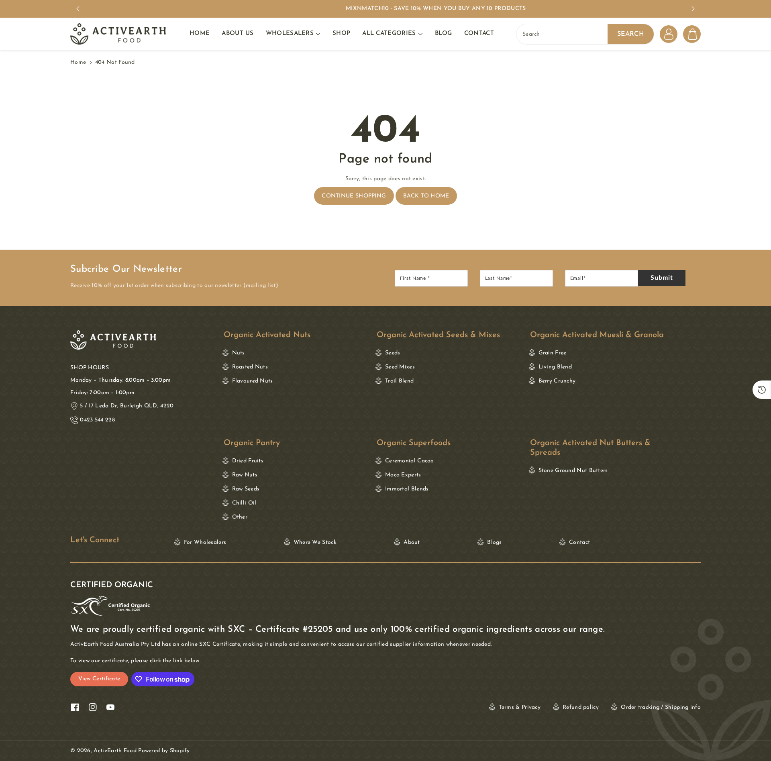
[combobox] (585, 34)
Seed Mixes (400, 367)
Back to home (426, 196)
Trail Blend (399, 381)
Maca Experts (403, 475)
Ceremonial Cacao (409, 461)
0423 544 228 (97, 420)
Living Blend (555, 367)
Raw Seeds (246, 489)
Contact (579, 542)
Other (240, 517)
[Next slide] (693, 9)
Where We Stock (315, 542)
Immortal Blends (407, 489)
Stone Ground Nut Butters (113, 461)
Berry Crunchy (557, 381)
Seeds (392, 353)
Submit (662, 278)
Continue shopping (354, 196)
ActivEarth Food (115, 751)
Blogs (494, 542)
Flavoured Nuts (252, 381)
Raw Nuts (244, 475)
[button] (293, 34)
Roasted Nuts (250, 367)
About (412, 542)
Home (78, 62)
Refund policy (581, 707)
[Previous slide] (78, 9)
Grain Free (552, 353)
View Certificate (99, 679)
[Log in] (668, 34)
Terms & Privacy (520, 707)
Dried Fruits (248, 461)
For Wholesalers (205, 542)
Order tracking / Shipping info (661, 707)
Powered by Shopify (164, 751)
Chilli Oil (244, 503)
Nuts (238, 353)
